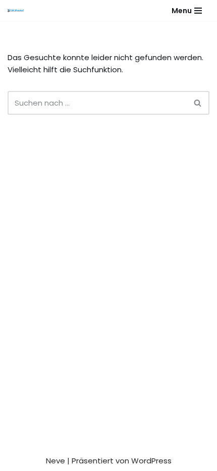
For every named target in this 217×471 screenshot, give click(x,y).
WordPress (151, 460)
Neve (55, 460)
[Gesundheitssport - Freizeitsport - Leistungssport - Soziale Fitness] (18, 10)
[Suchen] (198, 103)
